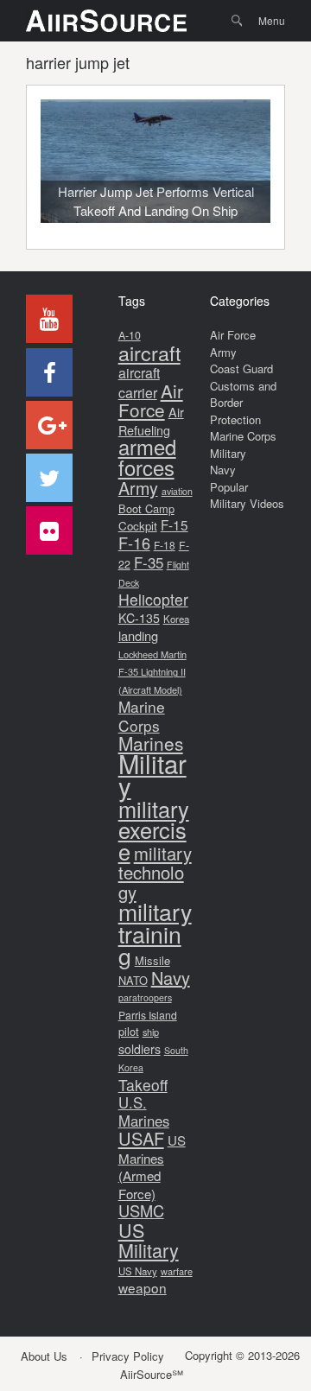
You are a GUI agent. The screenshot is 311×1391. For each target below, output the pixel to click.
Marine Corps (141, 716)
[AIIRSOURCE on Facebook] (49, 372)
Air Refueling (151, 421)
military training (155, 933)
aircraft (149, 352)
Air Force (150, 400)
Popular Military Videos (247, 495)
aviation (177, 491)
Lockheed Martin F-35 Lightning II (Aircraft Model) (152, 671)
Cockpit (137, 526)
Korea (176, 619)
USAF (141, 1138)
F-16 (134, 542)
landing (138, 635)
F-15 (174, 524)
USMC (141, 1210)
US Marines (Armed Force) (152, 1167)
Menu (271, 20)
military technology (155, 873)
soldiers (139, 1049)
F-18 (164, 544)
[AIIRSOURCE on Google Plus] (49, 425)
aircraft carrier (139, 383)
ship (151, 1031)
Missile (152, 960)
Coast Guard (241, 368)
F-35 (148, 562)
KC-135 (139, 617)
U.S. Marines (143, 1111)
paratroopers (145, 997)
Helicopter (153, 599)
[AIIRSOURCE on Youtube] (49, 319)
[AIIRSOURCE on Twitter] (49, 478)
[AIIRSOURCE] (106, 21)
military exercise (153, 830)
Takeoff (143, 1085)
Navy (170, 977)
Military (152, 774)
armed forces (147, 457)
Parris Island (147, 1014)
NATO (133, 980)
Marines (150, 743)
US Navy (137, 1271)
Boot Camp (146, 508)
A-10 (129, 335)
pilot (128, 1031)
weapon (142, 1287)
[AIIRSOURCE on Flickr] (49, 530)
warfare (177, 1271)
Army (138, 487)
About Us (44, 1356)
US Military (148, 1240)
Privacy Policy (128, 1356)
